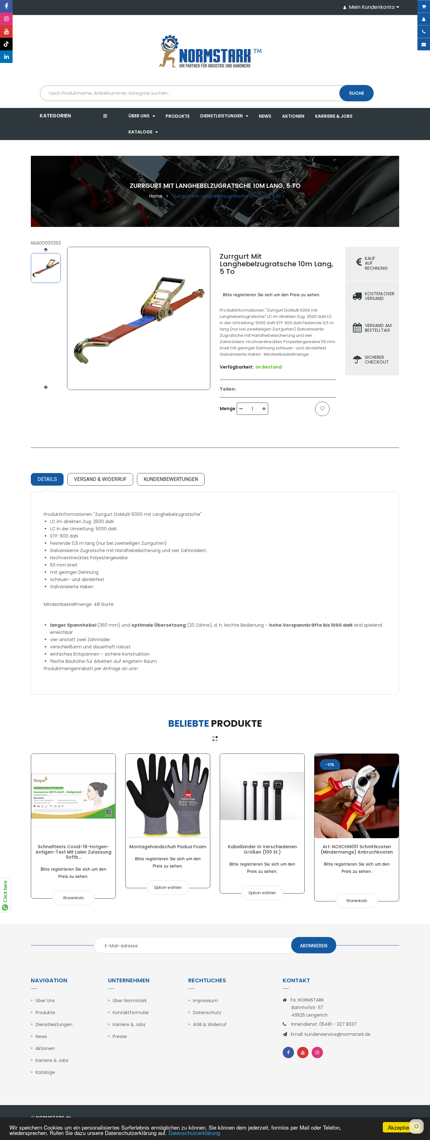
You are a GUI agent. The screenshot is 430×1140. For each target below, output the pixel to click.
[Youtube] (6, 31)
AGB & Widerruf (210, 1024)
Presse (120, 1036)
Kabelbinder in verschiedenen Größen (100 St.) (262, 849)
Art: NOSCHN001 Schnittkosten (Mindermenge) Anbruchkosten (356, 849)
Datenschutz (207, 1012)
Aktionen (45, 1048)
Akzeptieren (402, 1127)
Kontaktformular (131, 1012)
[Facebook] (6, 6)
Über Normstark (130, 1000)
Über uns (45, 1000)
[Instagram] (6, 19)
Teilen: (228, 389)
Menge (227, 408)
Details (47, 479)
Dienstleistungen (54, 1024)
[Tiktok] (6, 44)
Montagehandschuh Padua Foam (167, 847)
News (41, 1036)
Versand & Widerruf (100, 479)
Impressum (205, 1000)
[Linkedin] (6, 56)
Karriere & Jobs (52, 1060)
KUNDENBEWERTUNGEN (171, 479)
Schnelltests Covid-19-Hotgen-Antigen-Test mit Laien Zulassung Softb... (73, 852)
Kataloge (45, 1072)
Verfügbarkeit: (237, 367)
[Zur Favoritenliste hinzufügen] (322, 409)
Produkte (45, 1012)
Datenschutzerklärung (194, 1133)
